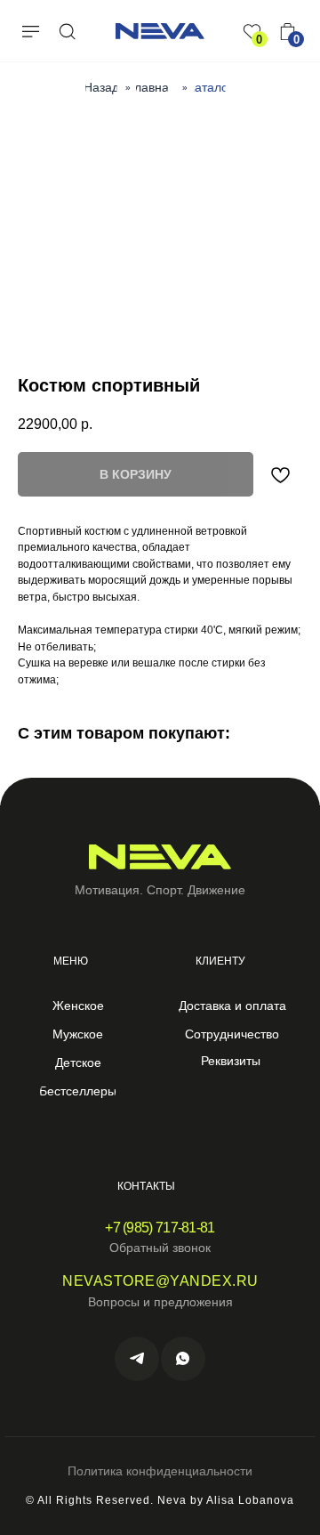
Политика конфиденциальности (160, 1471)
